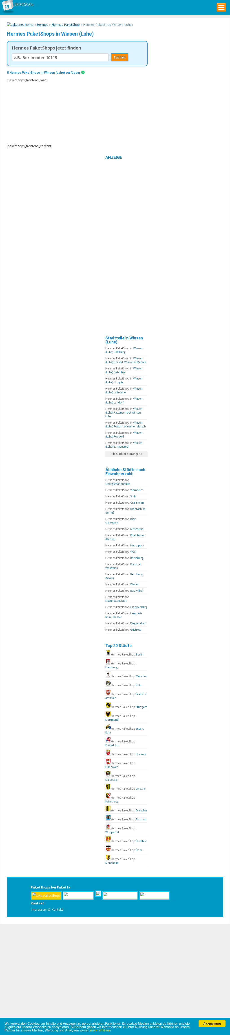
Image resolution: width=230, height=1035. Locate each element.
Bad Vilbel (124, 591)
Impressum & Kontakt (47, 909)
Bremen (128, 754)
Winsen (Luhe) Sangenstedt (123, 444)
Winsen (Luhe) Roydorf (123, 434)
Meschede (124, 529)
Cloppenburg (126, 607)
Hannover (120, 765)
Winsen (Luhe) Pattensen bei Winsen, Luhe (123, 412)
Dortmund (120, 718)
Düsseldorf (120, 743)
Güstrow (123, 630)
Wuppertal (120, 830)
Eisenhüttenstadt (117, 599)
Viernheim (124, 490)
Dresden (129, 810)
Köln (126, 685)
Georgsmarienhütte (117, 482)
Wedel (121, 584)
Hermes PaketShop (66, 24)
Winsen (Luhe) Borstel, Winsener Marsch (125, 360)
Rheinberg (124, 558)
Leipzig (128, 789)
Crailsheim (124, 503)
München (129, 676)
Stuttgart (129, 707)
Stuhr (121, 496)
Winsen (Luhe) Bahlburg (123, 350)
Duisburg (120, 778)
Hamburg (120, 665)
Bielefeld (129, 841)
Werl (120, 552)
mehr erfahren (100, 1030)
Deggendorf (125, 623)
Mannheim (120, 861)
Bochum (128, 819)
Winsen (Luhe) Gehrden (123, 370)
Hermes (42, 24)
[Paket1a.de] (17, 13)
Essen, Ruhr (124, 730)
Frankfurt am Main (126, 696)
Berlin (127, 654)
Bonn (127, 850)
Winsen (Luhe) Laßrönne (123, 390)
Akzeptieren (212, 1023)
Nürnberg (120, 799)
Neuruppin (124, 545)
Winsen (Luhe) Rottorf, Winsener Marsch (125, 424)
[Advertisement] (64, 113)
